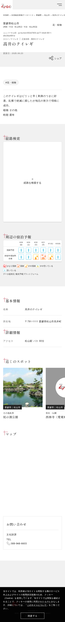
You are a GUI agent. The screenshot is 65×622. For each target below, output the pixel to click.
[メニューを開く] (59, 4)
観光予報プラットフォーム (27, 273)
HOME (6, 15)
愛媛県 (39, 15)
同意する (33, 615)
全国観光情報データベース (22, 15)
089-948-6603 (19, 543)
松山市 (47, 15)
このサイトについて (37, 604)
